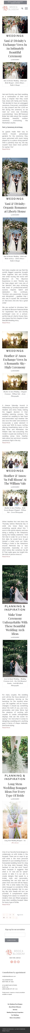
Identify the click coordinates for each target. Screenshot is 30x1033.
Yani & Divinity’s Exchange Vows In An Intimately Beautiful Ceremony (15, 48)
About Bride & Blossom (15, 1007)
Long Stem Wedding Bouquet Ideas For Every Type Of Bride (15, 789)
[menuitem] (15, 2)
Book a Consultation (15, 1018)
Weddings (15, 35)
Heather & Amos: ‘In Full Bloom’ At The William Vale (15, 479)
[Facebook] (11, 962)
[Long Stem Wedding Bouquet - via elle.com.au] (15, 754)
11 (7, 917)
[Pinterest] (18, 962)
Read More (6, 149)
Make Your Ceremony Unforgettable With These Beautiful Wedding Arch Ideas (15, 624)
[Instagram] (15, 962)
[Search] (21, 8)
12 (10, 917)
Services (15, 1009)
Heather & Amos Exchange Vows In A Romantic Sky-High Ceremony (15, 361)
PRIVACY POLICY (6, 1030)
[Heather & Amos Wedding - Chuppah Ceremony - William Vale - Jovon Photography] (15, 339)
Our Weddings (15, 1015)
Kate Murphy (15, 59)
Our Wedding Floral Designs (15, 1004)
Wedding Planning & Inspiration (15, 1012)
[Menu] (25, 8)
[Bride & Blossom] (15, 953)
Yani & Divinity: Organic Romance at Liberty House (15, 207)
